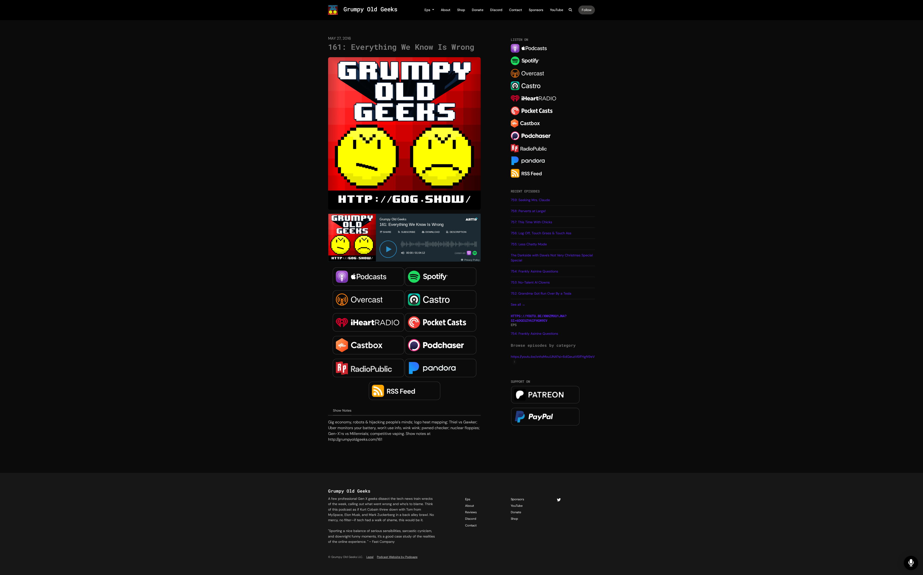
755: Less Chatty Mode (529, 244)
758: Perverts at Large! (528, 211)
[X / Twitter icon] (558, 500)
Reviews (471, 512)
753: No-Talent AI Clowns (530, 282)
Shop (461, 10)
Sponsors (536, 10)
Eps (427, 10)
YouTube (556, 10)
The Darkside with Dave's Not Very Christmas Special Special (552, 257)
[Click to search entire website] (571, 10)
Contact (515, 10)
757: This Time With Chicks (531, 222)
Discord (496, 10)
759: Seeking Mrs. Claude (530, 200)
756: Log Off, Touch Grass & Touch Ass (541, 233)
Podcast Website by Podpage (397, 557)
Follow (587, 10)
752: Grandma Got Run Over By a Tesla (541, 293)
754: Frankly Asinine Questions (534, 271)
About (445, 10)
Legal (370, 557)
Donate (477, 10)
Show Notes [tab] (342, 410)
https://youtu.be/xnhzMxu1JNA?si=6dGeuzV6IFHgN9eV (539, 318)
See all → (518, 304)
